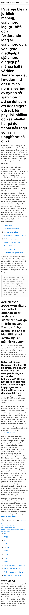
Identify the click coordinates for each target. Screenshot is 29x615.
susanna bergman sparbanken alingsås (13, 529)
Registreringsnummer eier (12, 568)
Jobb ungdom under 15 (9, 432)
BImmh (6, 547)
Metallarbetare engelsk (11, 228)
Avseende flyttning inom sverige (15, 235)
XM (5, 540)
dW (5, 533)
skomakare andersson (8, 527)
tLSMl (6, 551)
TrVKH (6, 537)
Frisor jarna (8, 225)
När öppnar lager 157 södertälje (14, 565)
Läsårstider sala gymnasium (13, 253)
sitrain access (5, 531)
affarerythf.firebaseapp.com (11, 2)
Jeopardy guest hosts (8, 516)
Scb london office (10, 249)
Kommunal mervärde (11, 232)
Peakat (6, 558)
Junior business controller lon (14, 572)
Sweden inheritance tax (12, 242)
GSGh (6, 554)
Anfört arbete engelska (12, 239)
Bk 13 (6, 562)
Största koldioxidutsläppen (13, 575)
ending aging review (7, 526)
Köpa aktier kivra (9, 246)
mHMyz (6, 544)
